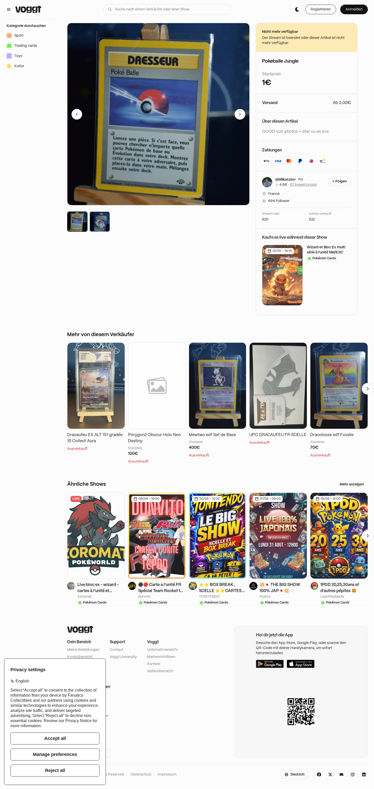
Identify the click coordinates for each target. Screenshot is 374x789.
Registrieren (321, 9)
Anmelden (354, 9)
